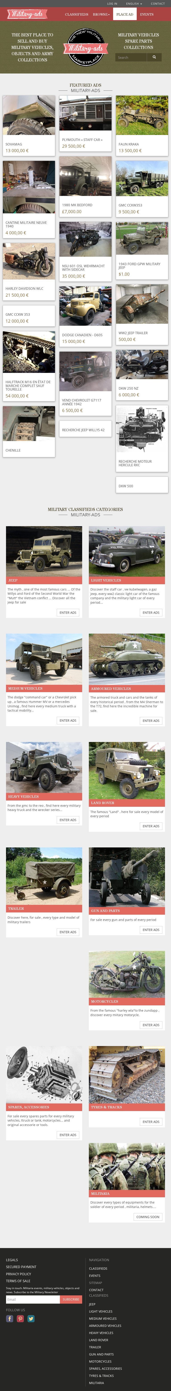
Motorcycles (100, 1361)
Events (147, 14)
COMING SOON (147, 1217)
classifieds (76, 14)
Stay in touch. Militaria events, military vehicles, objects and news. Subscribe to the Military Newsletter (42, 1290)
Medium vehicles (103, 1318)
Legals (12, 1260)
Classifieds (98, 1268)
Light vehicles (100, 1311)
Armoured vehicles (105, 1326)
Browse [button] (100, 14)
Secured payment (21, 1267)
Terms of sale (18, 1281)
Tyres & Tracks (101, 1376)
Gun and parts (101, 1354)
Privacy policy (18, 1274)
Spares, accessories (105, 1368)
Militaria (96, 1383)
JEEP (92, 1304)
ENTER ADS (68, 612)
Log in (112, 4)
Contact (158, 4)
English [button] (133, 4)
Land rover (98, 1340)
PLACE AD (124, 14)
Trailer (95, 1347)
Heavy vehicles (101, 1333)
